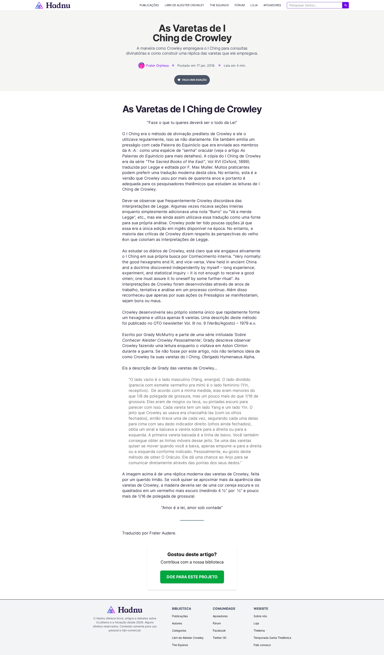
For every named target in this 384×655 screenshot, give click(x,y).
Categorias (179, 630)
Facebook (219, 630)
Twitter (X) (219, 637)
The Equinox (219, 5)
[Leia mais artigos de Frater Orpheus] (141, 65)
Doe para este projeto (192, 577)
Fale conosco (262, 645)
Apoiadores (272, 5)
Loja (254, 5)
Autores (177, 623)
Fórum (240, 5)
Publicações (149, 5)
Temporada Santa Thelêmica (272, 637)
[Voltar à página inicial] (52, 5)
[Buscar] (345, 5)
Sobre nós (260, 616)
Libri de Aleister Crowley (184, 5)
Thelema (259, 630)
